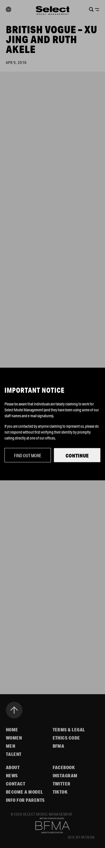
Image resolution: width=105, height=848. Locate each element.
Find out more (27, 455)
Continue (77, 455)
